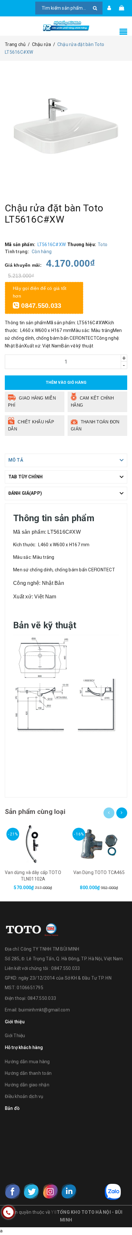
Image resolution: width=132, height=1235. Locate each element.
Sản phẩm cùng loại (35, 812)
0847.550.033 (40, 305)
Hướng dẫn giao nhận (27, 1084)
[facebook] (13, 1191)
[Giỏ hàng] (121, 8)
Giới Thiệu (15, 1035)
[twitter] (31, 1191)
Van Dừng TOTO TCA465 (99, 872)
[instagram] (50, 1191)
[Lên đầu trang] (119, 1215)
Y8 (54, 1212)
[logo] (32, 928)
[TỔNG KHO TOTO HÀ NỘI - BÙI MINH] (66, 26)
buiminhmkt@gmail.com (44, 1009)
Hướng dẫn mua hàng (27, 1061)
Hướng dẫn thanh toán (28, 1073)
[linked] (69, 1191)
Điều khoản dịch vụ (24, 1096)
